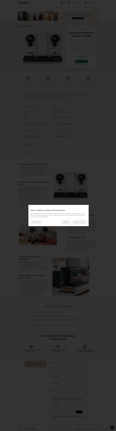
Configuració (36, 222)
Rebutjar (66, 222)
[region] (58, 215)
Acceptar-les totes (79, 222)
